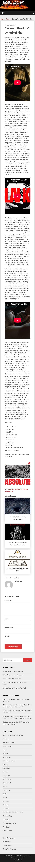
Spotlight (5, 805)
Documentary (7, 757)
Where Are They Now (9, 849)
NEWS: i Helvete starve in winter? (13, 671)
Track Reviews (7, 830)
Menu (2, 13)
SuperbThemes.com (17, 858)
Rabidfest (6, 794)
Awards (5, 750)
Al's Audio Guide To (9, 742)
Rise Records (9, 491)
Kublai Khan (18, 489)
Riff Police (6, 801)
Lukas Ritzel (6, 699)
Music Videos (7, 779)
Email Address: (9, 627)
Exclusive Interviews (9, 761)
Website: (7, 636)
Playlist (5, 786)
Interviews (6, 772)
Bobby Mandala (7, 716)
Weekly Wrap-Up (8, 845)
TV (4, 834)
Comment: (8, 600)
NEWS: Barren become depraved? (13, 675)
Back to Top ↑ (17, 860)
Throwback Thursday (9, 823)
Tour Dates (6, 827)
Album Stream (7, 746)
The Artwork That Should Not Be (13, 812)
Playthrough (6, 790)
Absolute (11, 489)
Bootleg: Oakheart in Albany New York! (14, 688)
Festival (5, 764)
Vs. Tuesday (6, 841)
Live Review (6, 775)
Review (8, 19)
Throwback (6, 819)
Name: (7, 618)
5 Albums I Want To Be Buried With (13, 735)
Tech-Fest (6, 808)
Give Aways (6, 768)
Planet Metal (7, 783)
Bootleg (5, 753)
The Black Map (7, 816)
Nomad (25, 489)
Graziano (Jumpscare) (10, 722)
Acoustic (5, 739)
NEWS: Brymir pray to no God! (12, 678)
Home (2, 19)
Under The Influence (9, 838)
